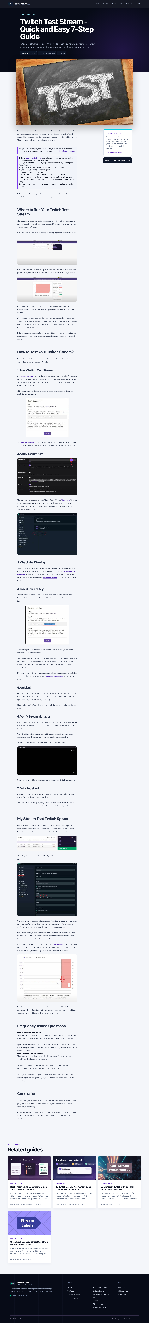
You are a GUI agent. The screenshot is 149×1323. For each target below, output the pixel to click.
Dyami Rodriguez (29, 53)
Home (22, 14)
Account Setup (31, 14)
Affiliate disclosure (99, 1307)
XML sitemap (123, 1291)
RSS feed (121, 1287)
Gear (114, 4)
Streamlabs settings (50, 577)
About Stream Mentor (101, 1287)
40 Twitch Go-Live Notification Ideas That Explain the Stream (73, 1188)
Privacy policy (98, 1304)
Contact (96, 1300)
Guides (120, 4)
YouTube (106, 4)
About (137, 4)
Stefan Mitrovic (98, 1291)
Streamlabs (65, 500)
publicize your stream (54, 676)
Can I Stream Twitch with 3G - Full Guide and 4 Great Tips (117, 1188)
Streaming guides (73, 1294)
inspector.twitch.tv (34, 158)
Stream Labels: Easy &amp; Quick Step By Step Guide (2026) (29, 1243)
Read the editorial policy (114, 152)
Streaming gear (73, 1298)
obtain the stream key (28, 442)
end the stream (59, 944)
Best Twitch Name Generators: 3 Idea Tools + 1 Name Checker (28, 1188)
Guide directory (123, 1294)
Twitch (98, 4)
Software (129, 4)
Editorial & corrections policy (101, 1295)
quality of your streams (65, 151)
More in (117, 160)
